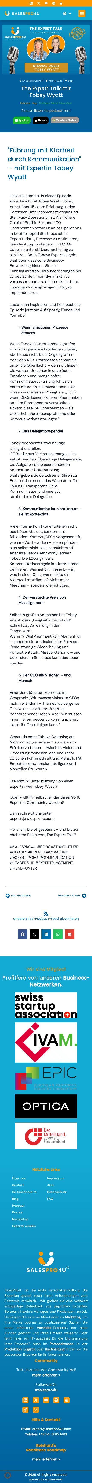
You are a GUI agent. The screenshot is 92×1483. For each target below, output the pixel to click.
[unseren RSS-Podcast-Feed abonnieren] (46, 913)
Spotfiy (23, 120)
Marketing (72, 1317)
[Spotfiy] (16, 120)
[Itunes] (36, 120)
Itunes (42, 120)
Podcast (18, 1205)
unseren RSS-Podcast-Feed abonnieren (46, 918)
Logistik (29, 1349)
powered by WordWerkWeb (46, 1479)
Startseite (25, 103)
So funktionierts (24, 1192)
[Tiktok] (25, 1410)
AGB (50, 1185)
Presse (17, 1212)
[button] (81, 13)
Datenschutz (57, 1192)
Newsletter (20, 1219)
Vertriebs (44, 1327)
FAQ (50, 1199)
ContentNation (66, 120)
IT (32, 1338)
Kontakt (18, 1185)
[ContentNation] (53, 120)
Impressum (55, 1178)
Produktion (13, 1349)
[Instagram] (36, 1410)
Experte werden (24, 1226)
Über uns (19, 1178)
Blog (70, 80)
